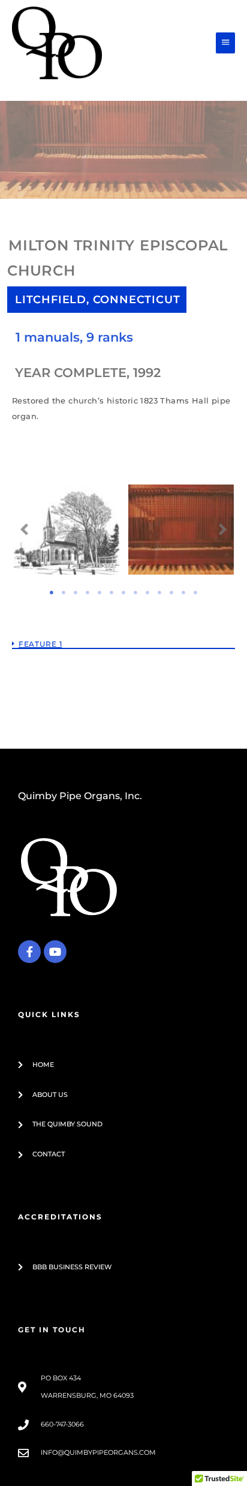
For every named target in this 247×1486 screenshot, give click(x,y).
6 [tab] (112, 593)
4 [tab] (88, 593)
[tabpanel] (67, 537)
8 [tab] (135, 593)
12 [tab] (183, 593)
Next (223, 530)
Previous (25, 530)
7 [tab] (123, 593)
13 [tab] (195, 593)
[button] (123, 633)
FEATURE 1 (40, 643)
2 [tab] (64, 593)
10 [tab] (159, 593)
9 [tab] (147, 593)
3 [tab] (76, 593)
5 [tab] (100, 593)
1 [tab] (52, 593)
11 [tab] (171, 593)
